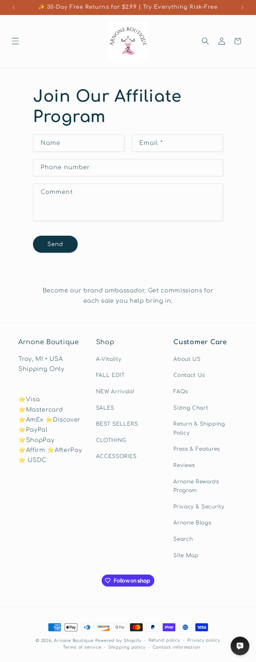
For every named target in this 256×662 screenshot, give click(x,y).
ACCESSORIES (116, 456)
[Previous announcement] (13, 7)
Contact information (176, 647)
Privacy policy (203, 640)
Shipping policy (127, 647)
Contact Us (189, 375)
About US (186, 359)
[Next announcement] (242, 7)
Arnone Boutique (74, 640)
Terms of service (82, 647)
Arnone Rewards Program (196, 486)
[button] (15, 41)
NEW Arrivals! (115, 392)
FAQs (180, 392)
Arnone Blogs (192, 523)
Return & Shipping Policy (199, 428)
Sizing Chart (190, 408)
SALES (105, 408)
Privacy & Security (198, 507)
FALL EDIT (110, 375)
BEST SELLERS (117, 424)
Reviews (184, 465)
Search (183, 539)
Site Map (185, 556)
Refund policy (164, 640)
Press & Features (196, 449)
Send (55, 244)
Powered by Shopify (118, 640)
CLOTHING (111, 440)
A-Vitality (108, 359)
